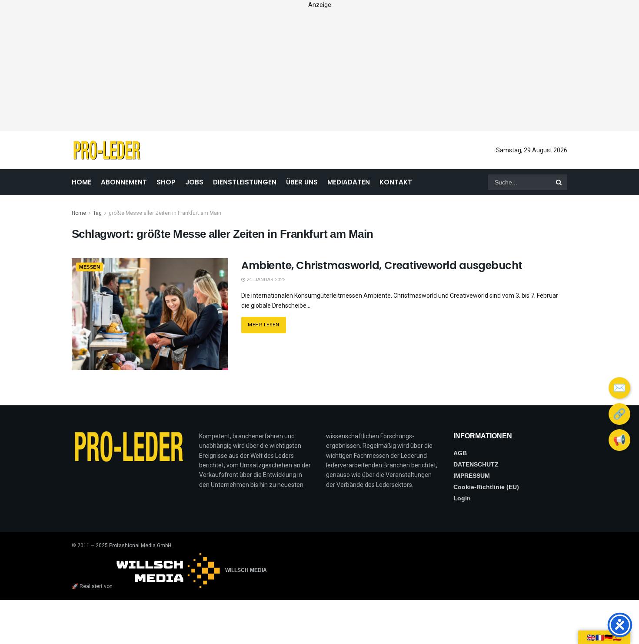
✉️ (619, 388)
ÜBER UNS (302, 182)
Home (79, 213)
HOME (81, 182)
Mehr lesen (267, 322)
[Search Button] (559, 182)
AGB (460, 453)
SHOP (166, 182)
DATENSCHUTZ (476, 464)
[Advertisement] (319, 70)
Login (462, 498)
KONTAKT (395, 182)
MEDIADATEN (348, 182)
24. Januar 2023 (265, 280)
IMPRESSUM (471, 475)
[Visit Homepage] (107, 150)
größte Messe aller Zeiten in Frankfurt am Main (165, 213)
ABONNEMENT (124, 182)
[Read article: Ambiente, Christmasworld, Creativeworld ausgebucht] (150, 314)
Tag (97, 213)
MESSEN (89, 266)
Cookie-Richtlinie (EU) (486, 486)
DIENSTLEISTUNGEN (244, 182)
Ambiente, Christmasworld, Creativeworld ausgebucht (382, 265)
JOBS (194, 182)
